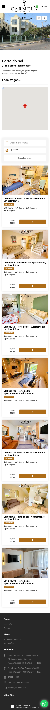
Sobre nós (8, 624)
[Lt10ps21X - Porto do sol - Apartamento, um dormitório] (25, 309)
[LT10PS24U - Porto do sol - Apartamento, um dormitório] (25, 563)
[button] (19, 49)
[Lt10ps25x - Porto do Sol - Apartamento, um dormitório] (25, 180)
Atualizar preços (25, 158)
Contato (7, 628)
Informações (9, 643)
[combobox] (28, 150)
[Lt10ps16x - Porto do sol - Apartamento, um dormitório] (25, 499)
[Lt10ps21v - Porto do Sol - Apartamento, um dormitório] (25, 434)
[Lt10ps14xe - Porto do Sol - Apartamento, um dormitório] (25, 373)
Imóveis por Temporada (13, 639)
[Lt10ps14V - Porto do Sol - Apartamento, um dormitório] (25, 244)
